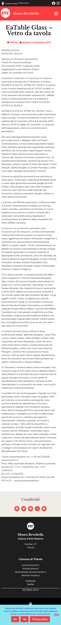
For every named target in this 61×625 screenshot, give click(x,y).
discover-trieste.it (30, 575)
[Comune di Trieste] (3, 3)
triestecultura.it (30, 568)
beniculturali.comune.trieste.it (30, 572)
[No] (56, 614)
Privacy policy (40, 619)
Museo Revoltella (26, 13)
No (24, 619)
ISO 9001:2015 (30, 590)
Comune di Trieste (11, 4)
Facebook (30, 581)
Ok (15, 619)
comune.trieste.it (30, 565)
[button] (16, 508)
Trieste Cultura (24, 3)
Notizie (13, 42)
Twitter (30, 584)
